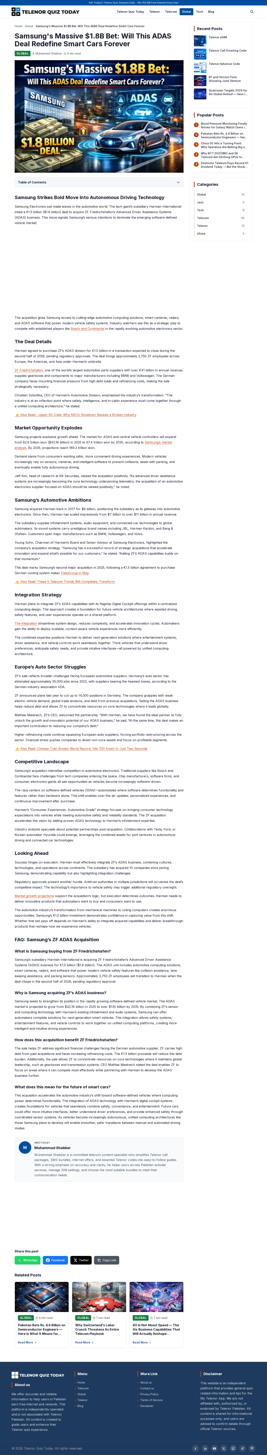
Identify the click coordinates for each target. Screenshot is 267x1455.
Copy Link (109, 1260)
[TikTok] (242, 1448)
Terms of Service (150, 1400)
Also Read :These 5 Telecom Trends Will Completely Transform (65, 582)
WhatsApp (30, 1260)
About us (144, 1382)
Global (186, 11)
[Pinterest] (251, 1448)
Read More (25, 1342)
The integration (26, 623)
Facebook (58, 1260)
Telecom (171, 11)
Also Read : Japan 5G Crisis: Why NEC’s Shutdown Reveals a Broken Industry (76, 415)
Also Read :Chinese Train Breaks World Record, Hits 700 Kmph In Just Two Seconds (81, 749)
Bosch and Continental (87, 329)
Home (18, 26)
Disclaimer (145, 1406)
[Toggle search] (251, 11)
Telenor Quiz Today (130, 11)
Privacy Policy (148, 1394)
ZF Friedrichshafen (29, 370)
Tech (199, 11)
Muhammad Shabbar (49, 53)
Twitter (84, 1260)
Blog (211, 11)
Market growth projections (34, 896)
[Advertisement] (99, 271)
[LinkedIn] (205, 1448)
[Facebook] (195, 1448)
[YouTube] (214, 1448)
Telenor (154, 11)
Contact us (145, 1388)
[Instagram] (233, 1448)
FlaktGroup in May (75, 573)
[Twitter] (223, 1448)
